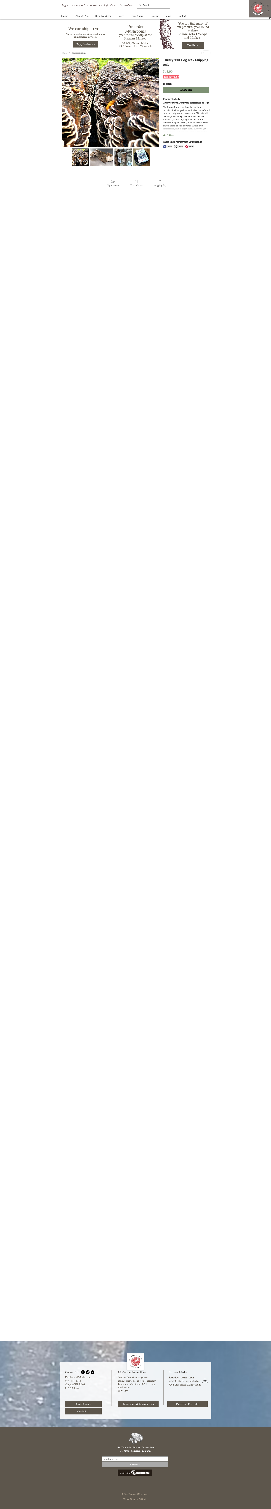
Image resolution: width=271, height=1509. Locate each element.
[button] (81, 16)
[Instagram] (88, 1372)
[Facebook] (83, 1372)
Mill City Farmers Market (135, 43)
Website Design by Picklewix (134, 1499)
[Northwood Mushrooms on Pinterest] (92, 1372)
